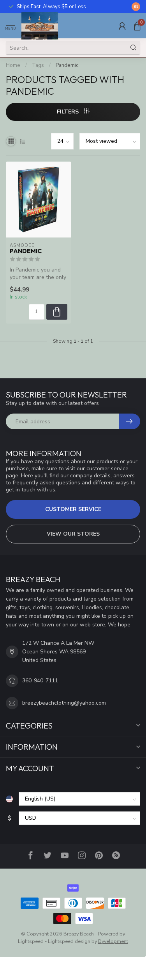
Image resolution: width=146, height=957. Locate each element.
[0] (137, 26)
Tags (38, 65)
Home (13, 65)
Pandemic (67, 65)
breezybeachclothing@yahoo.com (64, 703)
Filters (68, 111)
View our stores (73, 534)
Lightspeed (31, 941)
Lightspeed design (69, 941)
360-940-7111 (40, 680)
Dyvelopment (113, 941)
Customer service (73, 509)
